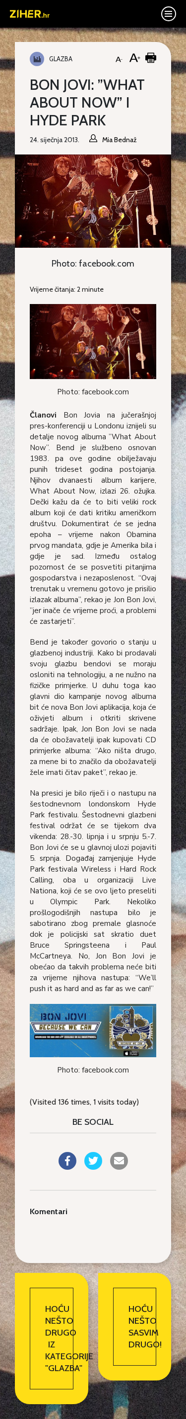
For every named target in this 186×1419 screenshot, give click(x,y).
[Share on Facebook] (67, 1167)
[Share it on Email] (119, 1167)
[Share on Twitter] (93, 1167)
